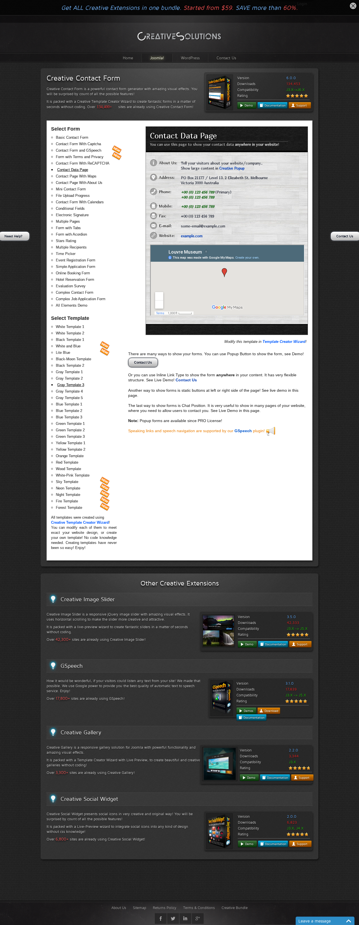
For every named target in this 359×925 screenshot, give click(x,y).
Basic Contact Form (72, 137)
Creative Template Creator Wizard (80, 522)
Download (270, 710)
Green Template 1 (70, 424)
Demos (248, 710)
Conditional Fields (70, 208)
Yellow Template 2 (70, 449)
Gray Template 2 (69, 378)
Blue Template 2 (69, 411)
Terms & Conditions (199, 907)
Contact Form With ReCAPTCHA (82, 163)
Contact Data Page (72, 170)
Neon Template (68, 488)
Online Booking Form (73, 273)
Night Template (68, 495)
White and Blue (68, 346)
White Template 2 (70, 333)
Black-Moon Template (73, 359)
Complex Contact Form (74, 292)
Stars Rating (66, 241)
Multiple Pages (68, 221)
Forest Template (69, 507)
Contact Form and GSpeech (78, 150)
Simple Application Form (75, 267)
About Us (118, 907)
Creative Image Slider (88, 599)
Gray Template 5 (69, 398)
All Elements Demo (71, 305)
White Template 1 (70, 327)
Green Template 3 (70, 436)
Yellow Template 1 (70, 443)
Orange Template (70, 456)
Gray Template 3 (70, 385)
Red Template (67, 462)
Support (301, 105)
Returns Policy (164, 907)
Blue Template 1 (69, 404)
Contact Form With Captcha (78, 144)
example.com (191, 236)
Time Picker (65, 254)
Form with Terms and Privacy (79, 157)
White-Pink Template (72, 475)
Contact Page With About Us (79, 183)
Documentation (274, 105)
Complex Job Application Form (80, 299)
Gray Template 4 (69, 391)
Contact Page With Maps (76, 176)
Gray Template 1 (69, 372)
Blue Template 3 (69, 417)
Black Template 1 (70, 340)
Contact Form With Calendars (80, 202)
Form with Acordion (71, 234)
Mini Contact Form (71, 189)
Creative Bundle (235, 907)
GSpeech (243, 431)
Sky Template (67, 482)
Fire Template (67, 501)
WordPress (190, 57)
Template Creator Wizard (284, 342)
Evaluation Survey (71, 286)
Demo (248, 105)
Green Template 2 (70, 430)
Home (128, 57)
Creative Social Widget (89, 799)
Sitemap (139, 907)
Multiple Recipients (71, 247)
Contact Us (226, 57)
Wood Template (68, 469)
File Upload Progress (73, 195)
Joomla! (157, 57)
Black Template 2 (70, 365)
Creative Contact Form (83, 78)
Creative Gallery (81, 732)
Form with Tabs (68, 228)
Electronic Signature (72, 215)
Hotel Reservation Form (75, 279)
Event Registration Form (75, 260)
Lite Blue (63, 352)
